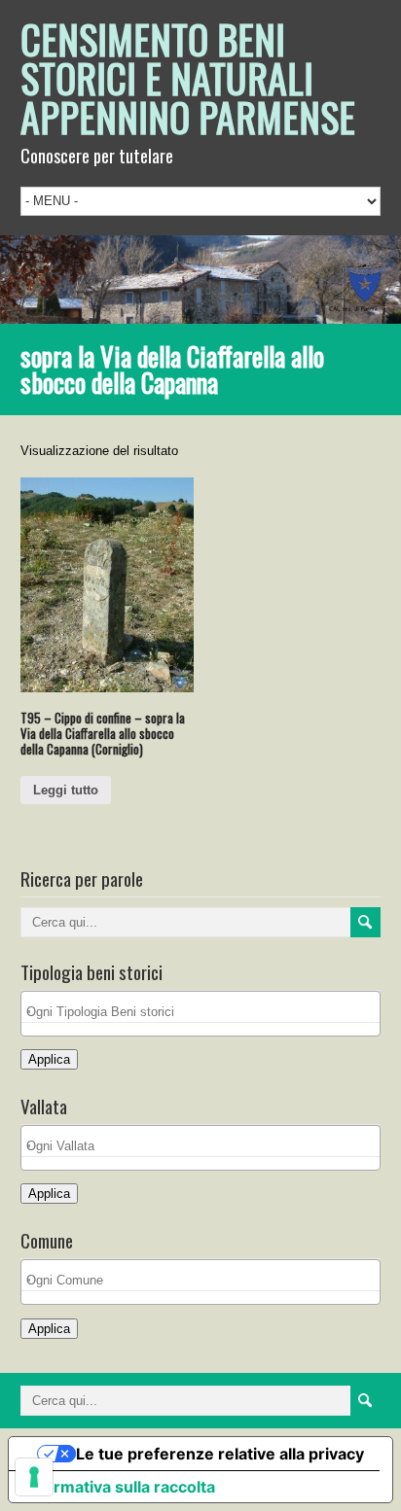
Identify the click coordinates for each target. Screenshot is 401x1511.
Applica (49, 1059)
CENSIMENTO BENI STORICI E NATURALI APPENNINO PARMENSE (187, 78)
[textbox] (205, 1011)
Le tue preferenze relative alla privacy (220, 1453)
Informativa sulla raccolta (119, 1486)
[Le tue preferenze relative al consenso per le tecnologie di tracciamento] (34, 1476)
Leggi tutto (65, 790)
